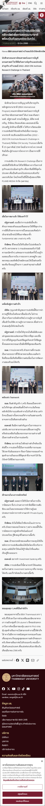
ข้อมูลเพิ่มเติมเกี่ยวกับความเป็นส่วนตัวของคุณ (18, 780)
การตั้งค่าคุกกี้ (22, 787)
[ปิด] (42, 761)
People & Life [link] (9, 43)
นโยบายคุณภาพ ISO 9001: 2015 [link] (14, 720)
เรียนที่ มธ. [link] (27, 9)
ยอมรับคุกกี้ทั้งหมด (22, 801)
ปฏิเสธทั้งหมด (22, 794)
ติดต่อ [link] (4, 716)
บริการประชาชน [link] (8, 749)
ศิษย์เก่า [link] (5, 745)
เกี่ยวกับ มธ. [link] (15, 9)
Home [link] (4, 51)
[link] (41, 15)
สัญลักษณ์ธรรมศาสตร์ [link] (11, 708)
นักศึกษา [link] (5, 737)
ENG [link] (30, 3)
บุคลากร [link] (5, 741)
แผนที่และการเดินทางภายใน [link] (13, 712)
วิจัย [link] (34, 9)
